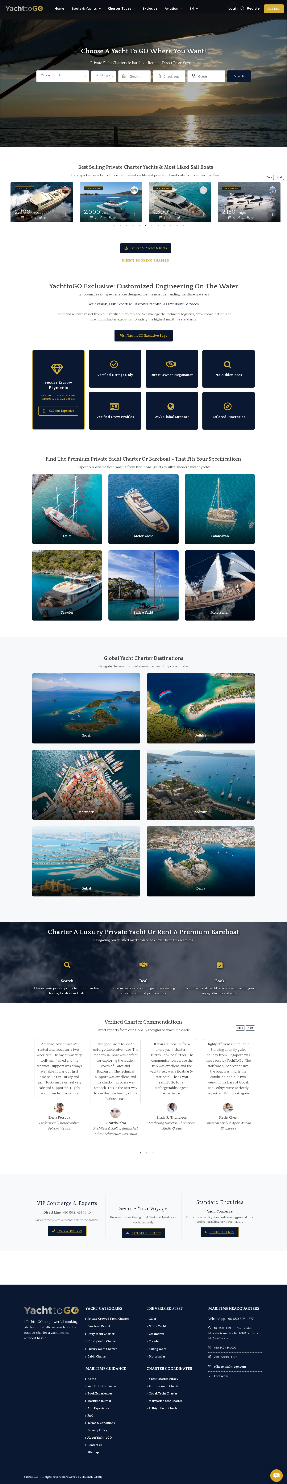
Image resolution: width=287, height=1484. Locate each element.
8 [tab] (158, 225)
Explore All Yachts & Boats (148, 248)
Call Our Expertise (61, 411)
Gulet (152, 1319)
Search (239, 76)
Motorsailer (157, 1356)
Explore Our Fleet (146, 1233)
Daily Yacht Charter (101, 1334)
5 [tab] (139, 225)
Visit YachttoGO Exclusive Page (143, 335)
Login (233, 8)
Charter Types (119, 8)
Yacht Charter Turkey (163, 1379)
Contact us (94, 1445)
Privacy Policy (97, 1430)
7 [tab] (152, 225)
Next (279, 177)
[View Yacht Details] (42, 203)
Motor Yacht (157, 1326)
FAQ (90, 1415)
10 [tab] (171, 225)
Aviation (171, 8)
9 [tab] (164, 225)
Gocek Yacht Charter (163, 1393)
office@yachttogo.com (230, 1366)
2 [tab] (120, 225)
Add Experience (98, 1408)
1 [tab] (114, 225)
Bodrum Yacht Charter (164, 1386)
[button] (103, 76)
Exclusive (150, 8)
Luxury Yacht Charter (102, 1349)
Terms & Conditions (101, 1423)
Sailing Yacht (157, 1349)
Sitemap (93, 1452)
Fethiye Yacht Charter (164, 1408)
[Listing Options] (65, 215)
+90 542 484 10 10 (69, 1231)
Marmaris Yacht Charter (165, 1401)
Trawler (154, 1341)
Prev (269, 177)
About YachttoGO (99, 1437)
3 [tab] (127, 225)
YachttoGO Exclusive (102, 1386)
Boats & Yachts (84, 8)
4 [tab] (133, 225)
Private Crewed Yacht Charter (108, 1319)
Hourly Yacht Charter (102, 1341)
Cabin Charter (97, 1356)
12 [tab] (183, 225)
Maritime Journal (99, 1401)
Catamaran (156, 1334)
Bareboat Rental (98, 1326)
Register (254, 8)
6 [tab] (146, 225)
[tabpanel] (41, 202)
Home (59, 8)
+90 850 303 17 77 (221, 1232)
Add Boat (273, 9)
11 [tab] (177, 225)
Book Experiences (99, 1393)
